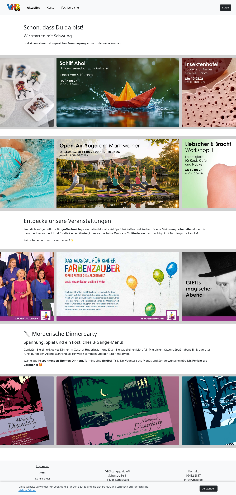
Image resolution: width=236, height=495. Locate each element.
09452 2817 (193, 475)
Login (225, 7)
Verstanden (208, 488)
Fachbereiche (70, 7)
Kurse (50, 7)
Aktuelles (33, 7)
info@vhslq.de (193, 480)
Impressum (42, 466)
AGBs (43, 472)
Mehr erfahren (27, 490)
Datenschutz (42, 478)
